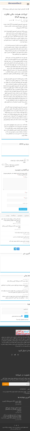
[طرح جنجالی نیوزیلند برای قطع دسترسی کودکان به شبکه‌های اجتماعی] (18, 259)
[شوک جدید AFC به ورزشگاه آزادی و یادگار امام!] (25, 228)
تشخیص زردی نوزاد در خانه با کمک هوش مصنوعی (12, 165)
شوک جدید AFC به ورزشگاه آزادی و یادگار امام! (11, 402)
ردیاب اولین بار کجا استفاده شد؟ (22, 232)
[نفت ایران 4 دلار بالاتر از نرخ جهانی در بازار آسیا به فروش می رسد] (11, 264)
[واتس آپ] (12, 249)
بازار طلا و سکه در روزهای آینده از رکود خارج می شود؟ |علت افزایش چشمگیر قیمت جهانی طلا (10, 220)
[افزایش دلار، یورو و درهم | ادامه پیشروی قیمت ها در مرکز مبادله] (25, 264)
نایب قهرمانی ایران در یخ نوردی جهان (18, 160)
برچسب (7, 215)
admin (24, 20)
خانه (27, 9)
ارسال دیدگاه (23, 21)
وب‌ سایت (25, 203)
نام (26, 192)
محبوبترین (20, 215)
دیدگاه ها (13, 215)
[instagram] (18, 249)
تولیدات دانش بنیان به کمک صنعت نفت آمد (19, 241)
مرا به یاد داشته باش (16, 316)
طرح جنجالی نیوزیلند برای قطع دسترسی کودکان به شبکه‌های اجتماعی (13, 409)
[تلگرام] (15, 249)
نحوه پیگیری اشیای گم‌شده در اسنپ (21, 237)
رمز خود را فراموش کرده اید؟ (22, 319)
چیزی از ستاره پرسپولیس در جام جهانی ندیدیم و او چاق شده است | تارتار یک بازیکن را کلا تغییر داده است (11, 416)
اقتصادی (23, 9)
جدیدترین (27, 215)
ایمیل (25, 198)
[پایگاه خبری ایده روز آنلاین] (15, 3)
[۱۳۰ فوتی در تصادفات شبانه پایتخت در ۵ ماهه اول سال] (4, 268)
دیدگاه (25, 177)
